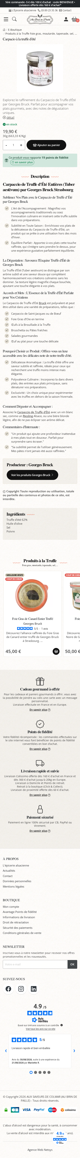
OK (72, 964)
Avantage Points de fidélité (20, 912)
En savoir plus (38, 709)
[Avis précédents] (5, 1051)
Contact (67, 10)
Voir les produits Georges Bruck (30, 475)
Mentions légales (13, 886)
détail (10, 117)
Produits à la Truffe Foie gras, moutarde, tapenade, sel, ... (41, 33)
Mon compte (11, 906)
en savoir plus (24, 162)
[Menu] (6, 19)
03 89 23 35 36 (49, 10)
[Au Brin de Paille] (4, 29)
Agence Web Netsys (40, 1150)
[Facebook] (8, 988)
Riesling (28, 416)
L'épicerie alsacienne (16, 865)
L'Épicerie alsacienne (24, 10)
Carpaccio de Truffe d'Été (33, 412)
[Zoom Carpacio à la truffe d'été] (40, 68)
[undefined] (61, 1025)
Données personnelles (17, 881)
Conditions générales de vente (22, 933)
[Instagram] (21, 988)
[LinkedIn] (33, 988)
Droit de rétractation (16, 922)
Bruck (42, 303)
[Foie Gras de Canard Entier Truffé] (33, 594)
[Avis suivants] (74, 1051)
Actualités (9, 870)
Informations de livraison (19, 917)
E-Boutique (15, 29)
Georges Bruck (40, 465)
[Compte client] (66, 19)
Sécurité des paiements (17, 928)
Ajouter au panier (48, 145)
